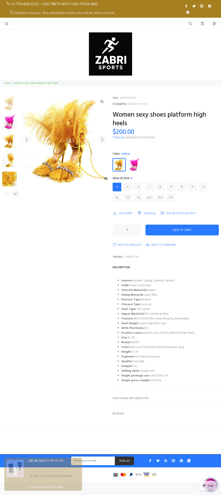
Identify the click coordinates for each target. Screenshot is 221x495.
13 (117, 197)
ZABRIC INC (132, 256)
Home (7, 83)
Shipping (118, 137)
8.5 (149, 197)
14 (127, 197)
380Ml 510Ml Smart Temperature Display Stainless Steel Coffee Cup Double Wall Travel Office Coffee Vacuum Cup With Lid (49, 473)
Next (102, 139)
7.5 (138, 197)
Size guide (125, 213)
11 (192, 186)
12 (203, 186)
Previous (27, 139)
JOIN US (124, 461)
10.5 (160, 197)
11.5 (171, 197)
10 (181, 186)
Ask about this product (181, 213)
